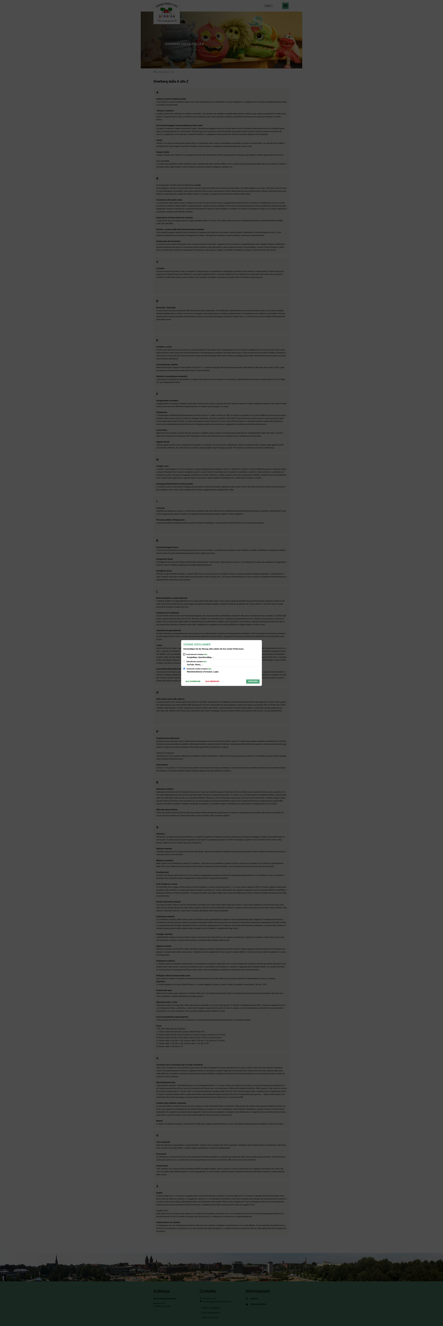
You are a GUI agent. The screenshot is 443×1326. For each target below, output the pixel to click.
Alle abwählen (212, 681)
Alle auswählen (193, 681)
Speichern (252, 681)
